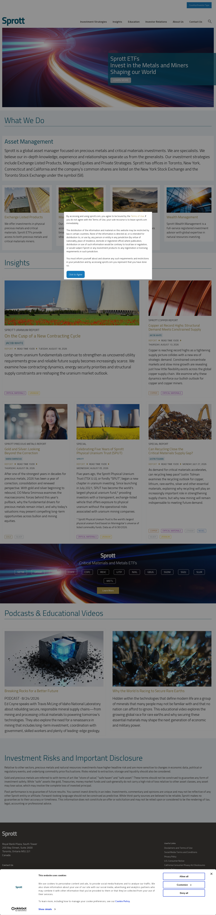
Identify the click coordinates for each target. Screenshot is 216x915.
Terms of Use (137, 216)
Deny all (184, 893)
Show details (45, 909)
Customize (182, 884)
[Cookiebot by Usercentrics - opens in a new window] (19, 909)
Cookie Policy (122, 901)
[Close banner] (211, 874)
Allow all (184, 876)
